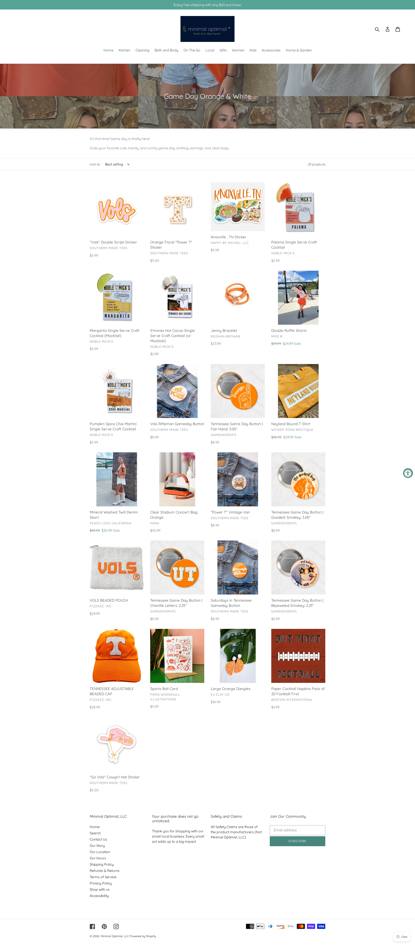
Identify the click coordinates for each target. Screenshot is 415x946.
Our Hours (98, 858)
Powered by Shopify (143, 936)
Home (95, 827)
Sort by (95, 164)
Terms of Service (103, 877)
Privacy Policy (101, 883)
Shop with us (100, 889)
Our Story (97, 845)
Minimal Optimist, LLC (115, 936)
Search (95, 833)
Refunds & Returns (105, 870)
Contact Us (98, 839)
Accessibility (99, 896)
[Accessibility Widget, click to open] (408, 473)
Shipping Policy (102, 864)
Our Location (100, 852)
